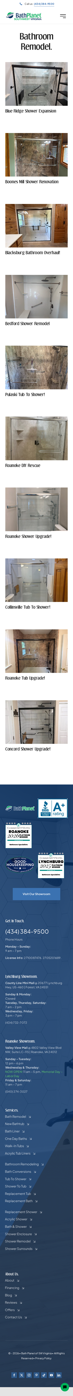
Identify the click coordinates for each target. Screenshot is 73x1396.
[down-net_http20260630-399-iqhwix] (36, 418)
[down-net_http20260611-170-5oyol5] (36, 631)
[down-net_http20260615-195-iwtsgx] (36, 560)
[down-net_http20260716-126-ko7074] (36, 63)
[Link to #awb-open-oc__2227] (63, 16)
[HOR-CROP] (24, 13)
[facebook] (14, 1375)
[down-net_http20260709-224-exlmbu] (36, 205)
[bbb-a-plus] (53, 800)
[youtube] (51, 1375)
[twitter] (21, 1375)
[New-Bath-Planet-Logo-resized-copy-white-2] (20, 807)
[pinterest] (36, 1375)
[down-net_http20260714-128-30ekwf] (36, 134)
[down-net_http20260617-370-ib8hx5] (36, 489)
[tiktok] (44, 1375)
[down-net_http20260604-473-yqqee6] (36, 701)
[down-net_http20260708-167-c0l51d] (36, 276)
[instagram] (29, 1375)
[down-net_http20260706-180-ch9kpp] (36, 347)
